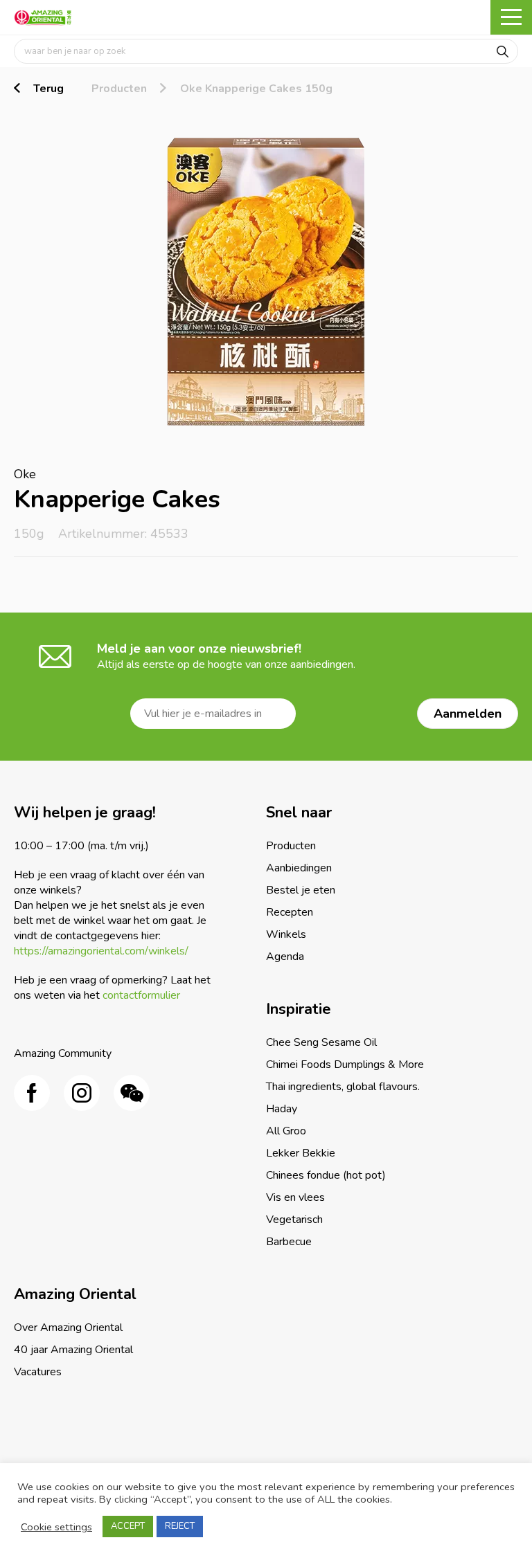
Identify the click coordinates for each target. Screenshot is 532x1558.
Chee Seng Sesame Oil (321, 1042)
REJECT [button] (180, 1526)
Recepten (289, 912)
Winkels (286, 934)
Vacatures (38, 1371)
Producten (119, 88)
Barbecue (289, 1241)
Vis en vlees (295, 1197)
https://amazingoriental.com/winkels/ (101, 951)
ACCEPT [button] (128, 1526)
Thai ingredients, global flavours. (343, 1086)
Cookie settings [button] (56, 1527)
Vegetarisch (294, 1219)
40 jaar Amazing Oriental (73, 1349)
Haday (281, 1108)
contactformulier (141, 995)
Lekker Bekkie (300, 1153)
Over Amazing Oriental (68, 1327)
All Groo (286, 1131)
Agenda (285, 956)
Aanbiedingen (299, 868)
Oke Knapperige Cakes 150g (256, 88)
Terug (48, 88)
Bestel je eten (300, 890)
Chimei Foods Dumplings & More (345, 1064)
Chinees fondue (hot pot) (326, 1175)
